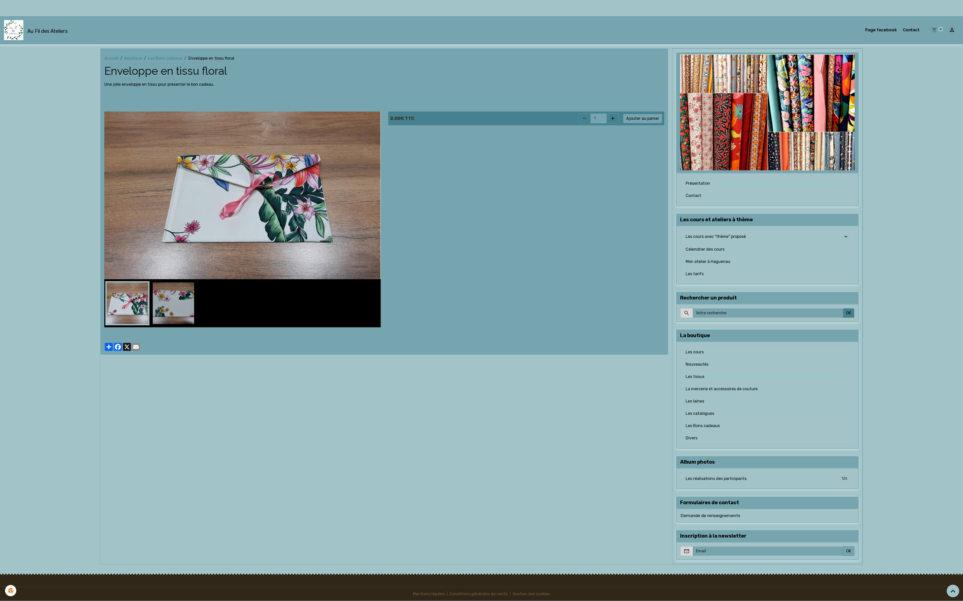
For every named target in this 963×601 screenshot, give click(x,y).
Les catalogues (700, 413)
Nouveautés (697, 364)
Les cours (695, 352)
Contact (911, 30)
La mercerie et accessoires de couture (722, 388)
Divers (691, 438)
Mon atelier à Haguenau (708, 261)
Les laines (695, 401)
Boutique (133, 58)
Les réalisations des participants (766, 478)
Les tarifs (695, 273)
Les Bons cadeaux (165, 58)
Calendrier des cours (705, 249)
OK (848, 313)
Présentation (698, 183)
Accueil (111, 58)
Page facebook (881, 30)
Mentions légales (429, 593)
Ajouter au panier (642, 118)
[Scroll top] (953, 591)
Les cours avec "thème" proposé (716, 236)
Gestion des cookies (531, 593)
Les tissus (695, 376)
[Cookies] (10, 590)
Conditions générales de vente (479, 593)
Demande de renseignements (710, 515)
